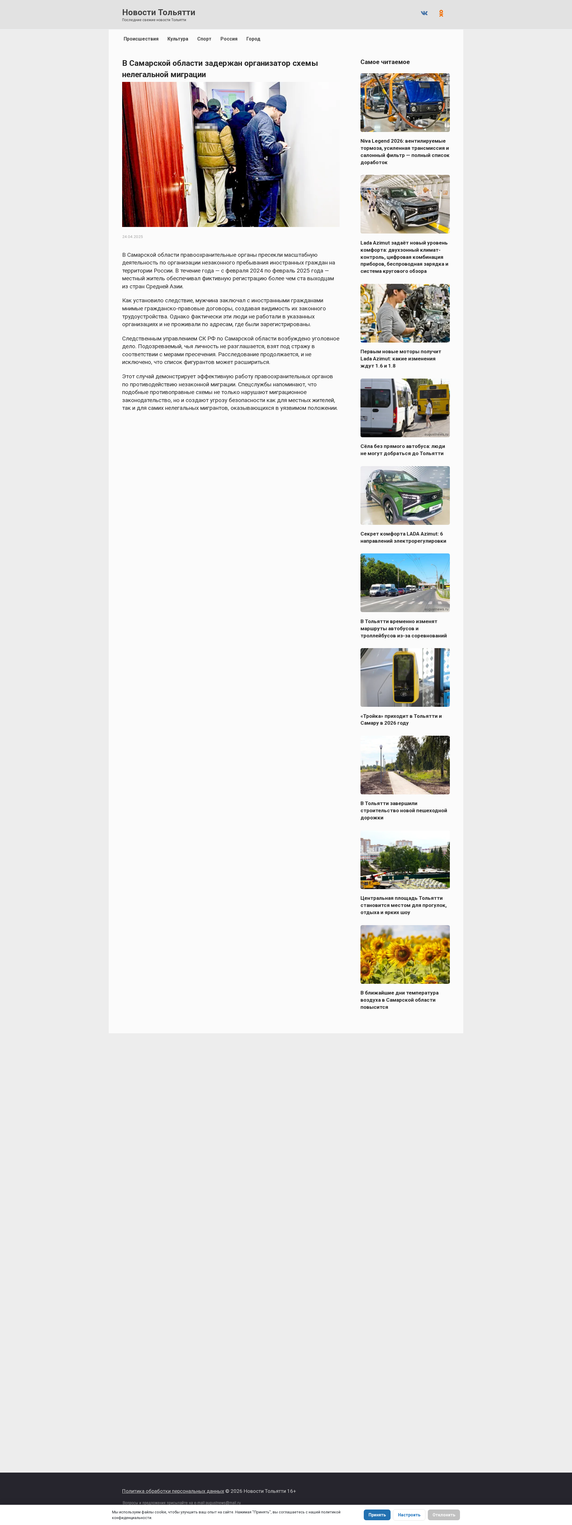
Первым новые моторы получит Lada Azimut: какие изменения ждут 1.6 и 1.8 (400, 358)
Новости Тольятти (158, 12)
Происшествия (141, 39)
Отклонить (444, 1514)
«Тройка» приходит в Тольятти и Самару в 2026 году (401, 719)
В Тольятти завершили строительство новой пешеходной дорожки (403, 810)
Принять (377, 1514)
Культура (177, 39)
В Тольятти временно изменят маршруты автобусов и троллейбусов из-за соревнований (403, 628)
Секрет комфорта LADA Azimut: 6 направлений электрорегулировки (403, 537)
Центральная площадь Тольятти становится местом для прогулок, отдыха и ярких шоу (403, 905)
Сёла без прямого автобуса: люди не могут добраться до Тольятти (402, 449)
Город (253, 39)
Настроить (409, 1514)
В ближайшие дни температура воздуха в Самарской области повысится (399, 1000)
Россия (228, 39)
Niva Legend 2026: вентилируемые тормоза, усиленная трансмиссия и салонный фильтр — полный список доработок (405, 151)
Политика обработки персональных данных (173, 1491)
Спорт (204, 39)
